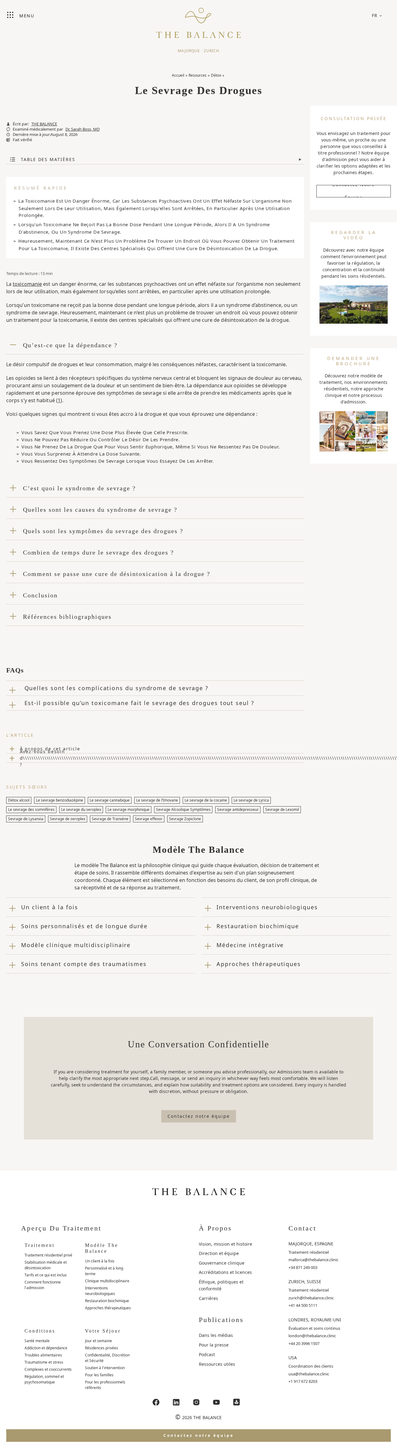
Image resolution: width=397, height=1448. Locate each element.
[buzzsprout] (236, 1402)
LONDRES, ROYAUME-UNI (314, 1320)
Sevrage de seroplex (67, 818)
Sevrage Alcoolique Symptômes (183, 809)
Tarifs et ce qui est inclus (46, 1275)
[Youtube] (216, 1402)
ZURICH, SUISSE (304, 1281)
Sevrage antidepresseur (238, 809)
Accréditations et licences (225, 1272)
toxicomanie (27, 284)
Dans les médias (216, 1335)
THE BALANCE (44, 124)
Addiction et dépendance (46, 1348)
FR (375, 15)
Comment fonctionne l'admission (43, 1284)
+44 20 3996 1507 (303, 1343)
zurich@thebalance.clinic (311, 1298)
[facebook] (156, 1402)
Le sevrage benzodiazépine (59, 800)
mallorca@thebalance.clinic (313, 1259)
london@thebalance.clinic (312, 1335)
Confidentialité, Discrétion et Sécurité (107, 1357)
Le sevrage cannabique (110, 800)
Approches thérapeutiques (108, 1308)
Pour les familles (99, 1375)
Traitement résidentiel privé (48, 1255)
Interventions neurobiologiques (100, 1290)
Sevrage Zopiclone (185, 818)
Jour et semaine (98, 1340)
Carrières (208, 1298)
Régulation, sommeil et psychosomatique (44, 1379)
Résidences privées (101, 1348)
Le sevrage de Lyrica (251, 800)
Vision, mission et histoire (225, 1244)
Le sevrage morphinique (128, 809)
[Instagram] (196, 1402)
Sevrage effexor (149, 818)
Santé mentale (37, 1340)
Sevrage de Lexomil (282, 809)
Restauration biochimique (107, 1300)
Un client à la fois (99, 1261)
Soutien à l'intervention (105, 1367)
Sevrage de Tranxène (110, 818)
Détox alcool (18, 800)
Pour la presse (214, 1345)
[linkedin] (176, 1402)
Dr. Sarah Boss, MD (82, 129)
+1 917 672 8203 (302, 1381)
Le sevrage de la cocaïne (206, 800)
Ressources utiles (217, 1364)
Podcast (207, 1354)
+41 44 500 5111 (302, 1305)
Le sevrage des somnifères (31, 809)
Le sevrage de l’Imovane (157, 800)
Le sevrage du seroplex (81, 809)
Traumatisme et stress (44, 1362)
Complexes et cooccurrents (48, 1369)
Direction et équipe (219, 1253)
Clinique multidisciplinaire (107, 1281)
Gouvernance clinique (221, 1263)
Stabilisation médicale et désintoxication (46, 1265)
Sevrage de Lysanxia (25, 818)
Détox (216, 75)
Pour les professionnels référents (105, 1384)
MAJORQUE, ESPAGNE (310, 1244)
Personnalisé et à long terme (104, 1271)
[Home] (198, 20)
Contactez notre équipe (353, 191)
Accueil (178, 75)
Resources (198, 75)
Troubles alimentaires (43, 1355)
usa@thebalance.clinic (308, 1374)
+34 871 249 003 (302, 1267)
